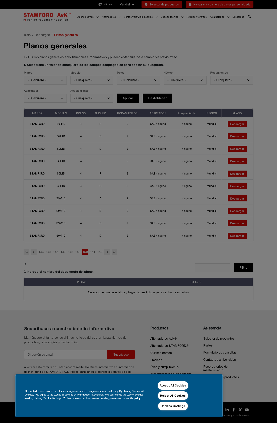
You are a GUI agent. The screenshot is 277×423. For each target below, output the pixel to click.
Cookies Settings (173, 406)
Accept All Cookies (173, 385)
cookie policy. (133, 398)
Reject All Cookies (173, 395)
